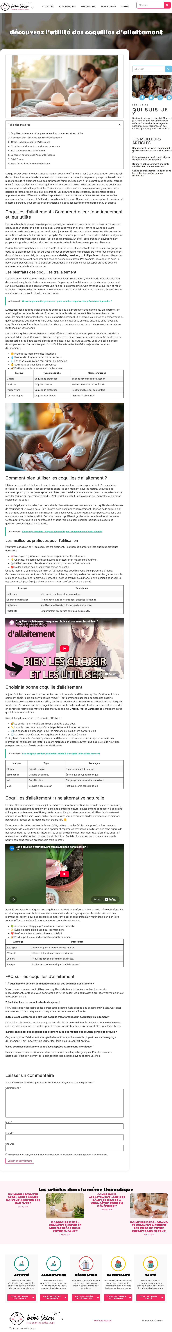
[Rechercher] (167, 5)
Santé (125, 6)
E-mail (9, 1133)
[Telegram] (169, 97)
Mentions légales (102, 1320)
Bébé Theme (17, 159)
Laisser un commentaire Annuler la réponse (33, 155)
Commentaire (13, 1088)
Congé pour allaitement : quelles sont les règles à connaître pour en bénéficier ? (151, 173)
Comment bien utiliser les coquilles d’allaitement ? (36, 137)
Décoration (88, 6)
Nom (8, 1122)
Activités (48, 6)
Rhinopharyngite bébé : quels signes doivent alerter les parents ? (151, 158)
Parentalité (108, 6)
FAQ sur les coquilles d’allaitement (28, 150)
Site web (9, 1144)
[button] (120, 125)
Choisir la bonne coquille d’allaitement (30, 142)
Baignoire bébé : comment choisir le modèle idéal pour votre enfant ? (150, 165)
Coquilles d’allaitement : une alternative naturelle (35, 146)
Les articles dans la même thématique (30, 163)
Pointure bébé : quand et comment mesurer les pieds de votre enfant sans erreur (149, 1226)
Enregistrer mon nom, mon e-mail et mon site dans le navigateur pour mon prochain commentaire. (58, 1155)
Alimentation (67, 6)
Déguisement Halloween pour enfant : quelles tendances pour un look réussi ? (152, 150)
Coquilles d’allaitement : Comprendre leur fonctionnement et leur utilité (47, 133)
